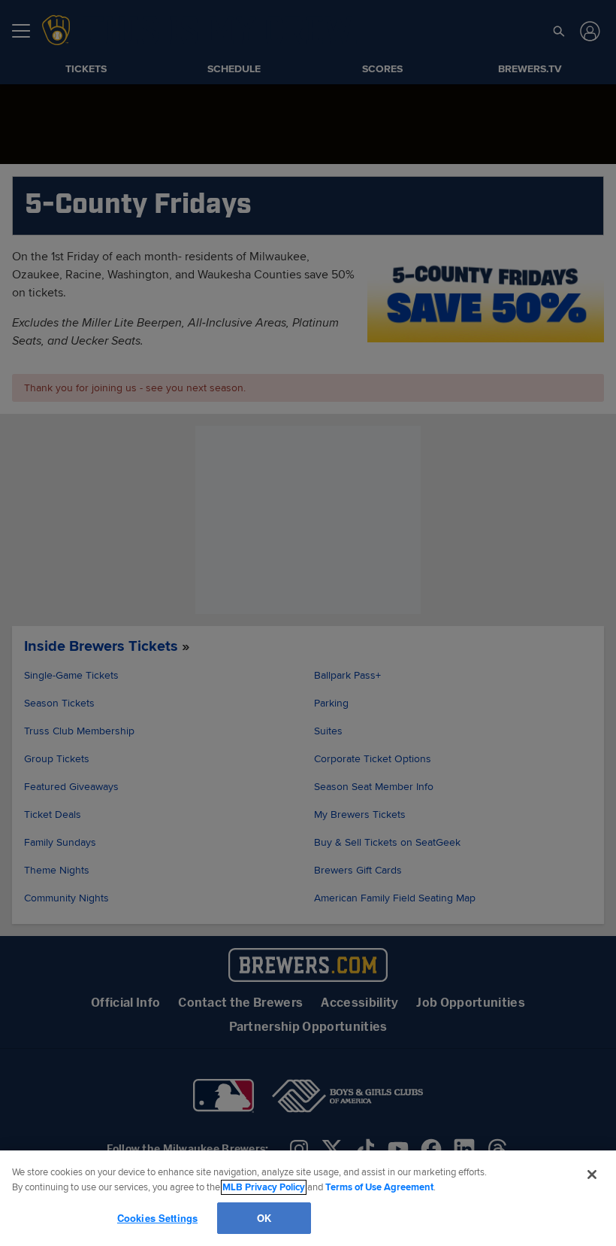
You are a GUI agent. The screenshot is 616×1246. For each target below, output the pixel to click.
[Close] (591, 1174)
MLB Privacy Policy (263, 1187)
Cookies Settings (157, 1217)
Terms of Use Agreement (379, 1187)
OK (263, 1217)
